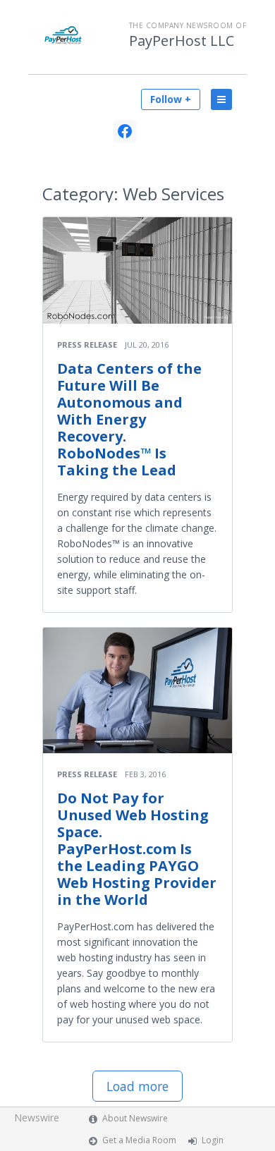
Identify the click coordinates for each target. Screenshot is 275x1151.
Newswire (36, 1117)
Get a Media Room (139, 1140)
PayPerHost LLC (181, 41)
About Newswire (135, 1118)
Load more (137, 1086)
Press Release (87, 344)
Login (213, 1140)
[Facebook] (125, 131)
